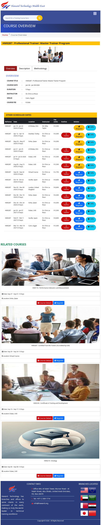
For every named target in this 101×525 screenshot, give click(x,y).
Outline (66, 136)
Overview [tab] (10, 68)
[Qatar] (84, 505)
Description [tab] (24, 68)
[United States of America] (84, 490)
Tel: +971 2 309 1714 (42, 498)
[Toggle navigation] (95, 13)
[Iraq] (92, 505)
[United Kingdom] (92, 490)
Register (59, 303)
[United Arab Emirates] (84, 498)
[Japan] (84, 513)
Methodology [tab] (40, 68)
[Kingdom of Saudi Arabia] (92, 498)
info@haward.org (41, 503)
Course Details (45, 303)
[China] (92, 513)
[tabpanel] (50, 89)
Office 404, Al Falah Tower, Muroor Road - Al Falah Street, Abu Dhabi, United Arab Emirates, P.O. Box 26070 (51, 491)
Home (5, 35)
